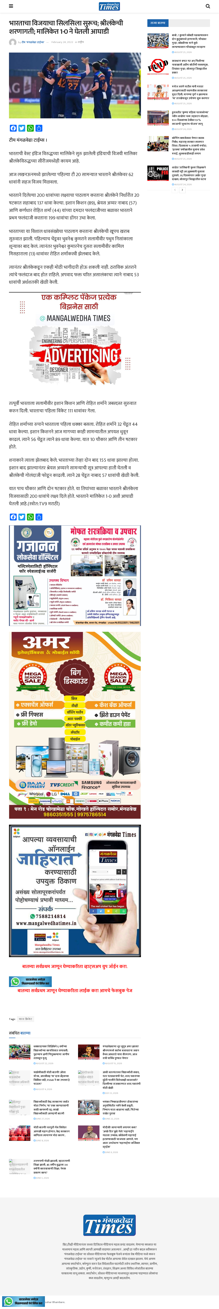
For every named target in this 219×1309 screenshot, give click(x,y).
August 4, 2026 (44, 1089)
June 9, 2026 (42, 1141)
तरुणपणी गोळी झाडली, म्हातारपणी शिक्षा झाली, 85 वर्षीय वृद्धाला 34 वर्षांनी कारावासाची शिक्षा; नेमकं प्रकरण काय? (52, 1167)
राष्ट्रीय (81, 42)
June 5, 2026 (42, 1178)
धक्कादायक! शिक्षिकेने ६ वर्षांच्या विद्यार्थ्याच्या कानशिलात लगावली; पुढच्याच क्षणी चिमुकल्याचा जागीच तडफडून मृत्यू (51, 1052)
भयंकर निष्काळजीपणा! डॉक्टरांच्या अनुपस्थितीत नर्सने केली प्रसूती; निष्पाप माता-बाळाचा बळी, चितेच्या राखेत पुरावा (121, 1107)
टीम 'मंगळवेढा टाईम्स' (33, 42)
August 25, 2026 (183, 52)
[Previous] (175, 190)
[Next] (182, 190)
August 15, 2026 (113, 1063)
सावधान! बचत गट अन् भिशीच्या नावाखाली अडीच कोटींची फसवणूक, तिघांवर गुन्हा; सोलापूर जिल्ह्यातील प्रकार (190, 67)
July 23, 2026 (111, 1093)
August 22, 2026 (44, 1063)
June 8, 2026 (111, 1152)
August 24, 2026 (183, 129)
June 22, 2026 (112, 1119)
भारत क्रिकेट (25, 1019)
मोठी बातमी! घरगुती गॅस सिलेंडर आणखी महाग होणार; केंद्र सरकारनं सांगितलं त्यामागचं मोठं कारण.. (52, 1131)
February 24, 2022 (62, 42)
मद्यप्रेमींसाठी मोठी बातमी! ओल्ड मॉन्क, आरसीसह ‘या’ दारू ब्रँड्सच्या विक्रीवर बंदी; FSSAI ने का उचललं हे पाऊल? (52, 1078)
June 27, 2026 (43, 1119)
